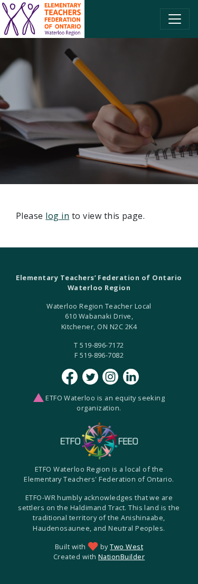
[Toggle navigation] (175, 19)
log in (57, 216)
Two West (126, 546)
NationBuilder (121, 556)
